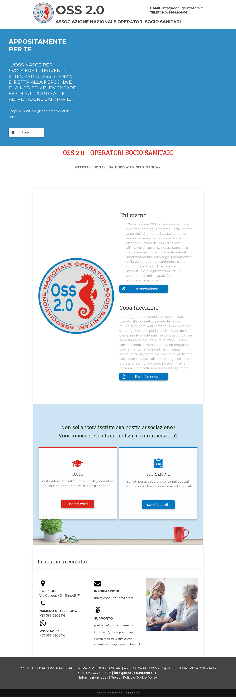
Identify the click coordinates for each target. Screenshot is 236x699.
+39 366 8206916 (98, 673)
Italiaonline (116, 692)
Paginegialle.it (132, 692)
